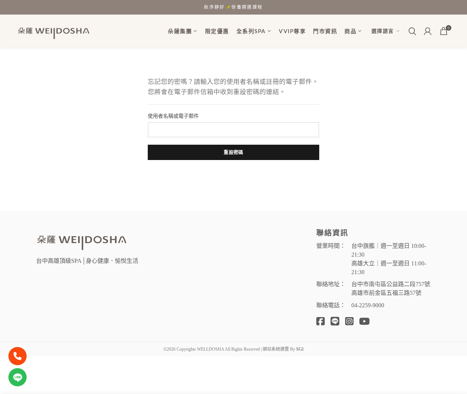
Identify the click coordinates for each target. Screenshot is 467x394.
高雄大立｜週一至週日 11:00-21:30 (388, 267)
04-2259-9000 (367, 305)
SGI (300, 349)
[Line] (17, 377)
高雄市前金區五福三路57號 (386, 293)
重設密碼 (233, 152)
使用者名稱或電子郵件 (173, 116)
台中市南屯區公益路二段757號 (390, 284)
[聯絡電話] (17, 356)
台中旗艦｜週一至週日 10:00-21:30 (388, 250)
